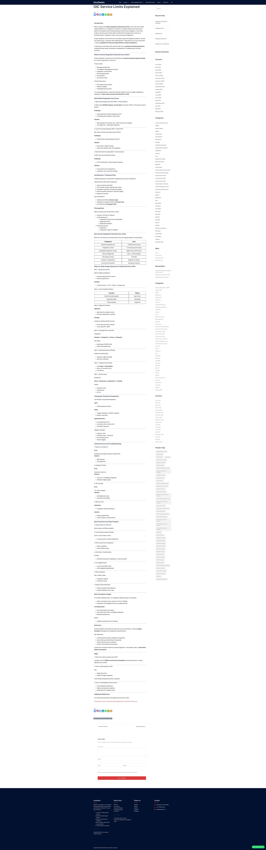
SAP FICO (158, 211)
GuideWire (158, 150)
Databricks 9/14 (159, 28)
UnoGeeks (99, 2)
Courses (125, 2)
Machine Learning (160, 159)
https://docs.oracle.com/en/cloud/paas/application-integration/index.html (115, 701)
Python (157, 195)
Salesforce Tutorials (161, 537)
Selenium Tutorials (161, 568)
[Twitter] (100, 14)
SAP (156, 200)
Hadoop (157, 153)
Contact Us (165, 2)
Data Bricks (158, 134)
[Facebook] (95, 14)
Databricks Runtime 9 (161, 38)
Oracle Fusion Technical (161, 184)
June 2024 (158, 64)
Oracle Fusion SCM (160, 181)
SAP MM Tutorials (160, 557)
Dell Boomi (158, 139)
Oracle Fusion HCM (160, 175)
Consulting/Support (118, 809)
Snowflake (158, 236)
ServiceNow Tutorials (161, 570)
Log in (156, 253)
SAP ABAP (158, 203)
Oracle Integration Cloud (136, 2)
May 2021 (158, 108)
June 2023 (158, 95)
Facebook (136, 809)
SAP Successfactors (160, 228)
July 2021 (158, 106)
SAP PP (157, 222)
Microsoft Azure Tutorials (162, 486)
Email (99, 765)
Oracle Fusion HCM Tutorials (163, 508)
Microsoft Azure (159, 161)
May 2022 (158, 100)
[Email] (108, 14)
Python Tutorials (160, 535)
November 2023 (159, 81)
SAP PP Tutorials (160, 559)
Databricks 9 (158, 33)
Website (125, 765)
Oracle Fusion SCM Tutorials (163, 514)
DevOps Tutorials (160, 465)
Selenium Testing (103, 726)
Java (156, 156)
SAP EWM (158, 208)
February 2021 (159, 111)
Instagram (136, 811)
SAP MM (157, 220)
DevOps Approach (140, 726)
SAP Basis (158, 206)
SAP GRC (157, 214)
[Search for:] (163, 8)
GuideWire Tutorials (161, 475)
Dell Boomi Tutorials (161, 462)
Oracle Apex (158, 167)
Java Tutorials (160, 480)
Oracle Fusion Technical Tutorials (162, 520)
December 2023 (159, 78)
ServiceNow (158, 233)
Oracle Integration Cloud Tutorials (103, 718)
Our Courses (116, 806)
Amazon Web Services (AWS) (162, 287)
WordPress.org (159, 260)
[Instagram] (97, 14)
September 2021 (159, 103)
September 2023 (160, 86)
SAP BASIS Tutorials (161, 543)
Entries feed (158, 255)
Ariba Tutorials (160, 454)
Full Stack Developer (160, 145)
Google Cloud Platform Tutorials (161, 471)
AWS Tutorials (160, 457)
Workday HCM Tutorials (162, 579)
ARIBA (157, 131)
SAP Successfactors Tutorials (163, 565)
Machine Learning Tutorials (162, 483)
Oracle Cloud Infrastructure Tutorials (162, 495)
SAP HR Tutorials (160, 554)
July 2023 (158, 92)
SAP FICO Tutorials (161, 548)
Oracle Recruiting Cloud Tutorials (162, 528)
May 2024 (158, 67)
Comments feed (159, 257)
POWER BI (159, 532)
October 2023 (159, 84)
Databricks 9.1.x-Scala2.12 (162, 44)
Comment (100, 746)
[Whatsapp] (105, 14)
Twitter (135, 806)
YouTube (136, 804)
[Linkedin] (103, 14)
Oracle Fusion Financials (161, 172)
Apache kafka (159, 128)
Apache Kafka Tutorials (161, 451)
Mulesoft (157, 164)
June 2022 (158, 97)
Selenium (157, 231)
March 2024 (158, 72)
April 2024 (158, 70)
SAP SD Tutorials (160, 562)
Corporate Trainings (118, 808)
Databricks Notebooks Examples (161, 22)
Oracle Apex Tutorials (161, 491)
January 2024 (159, 75)
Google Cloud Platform (161, 148)
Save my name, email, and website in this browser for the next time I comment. (118, 772)
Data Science (158, 136)
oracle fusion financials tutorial (163, 498)
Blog (159, 2)
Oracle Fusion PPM (160, 178)
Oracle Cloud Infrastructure (162, 170)
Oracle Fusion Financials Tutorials (162, 502)
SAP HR (157, 217)
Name (99, 759)
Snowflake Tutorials (161, 573)
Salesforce (158, 197)
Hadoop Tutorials (160, 477)
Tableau (157, 239)
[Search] (171, 2)
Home (120, 2)
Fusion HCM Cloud (150, 2)
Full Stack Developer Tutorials (163, 468)
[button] (258, 847)
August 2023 (159, 89)
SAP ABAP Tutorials (161, 540)
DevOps (157, 142)
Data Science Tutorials (161, 459)
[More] (111, 14)
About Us (116, 804)
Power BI (157, 192)
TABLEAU (159, 576)
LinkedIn (136, 808)
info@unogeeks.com (161, 809)
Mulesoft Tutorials (160, 488)
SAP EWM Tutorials (161, 546)
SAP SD (157, 225)
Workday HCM (159, 242)
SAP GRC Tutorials (160, 551)
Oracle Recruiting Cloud (161, 189)
